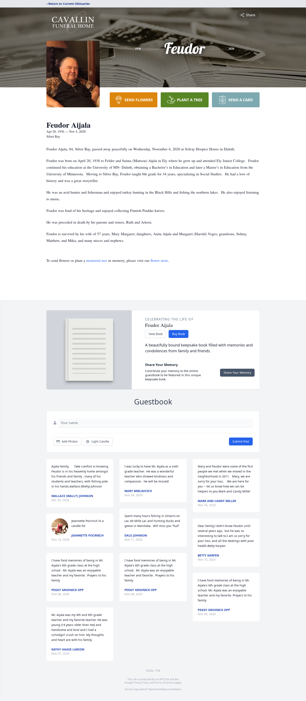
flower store (159, 260)
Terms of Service (164, 682)
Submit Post (241, 441)
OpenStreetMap (157, 689)
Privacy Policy (141, 682)
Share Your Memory (237, 373)
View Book (156, 334)
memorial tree (96, 260)
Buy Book (178, 334)
